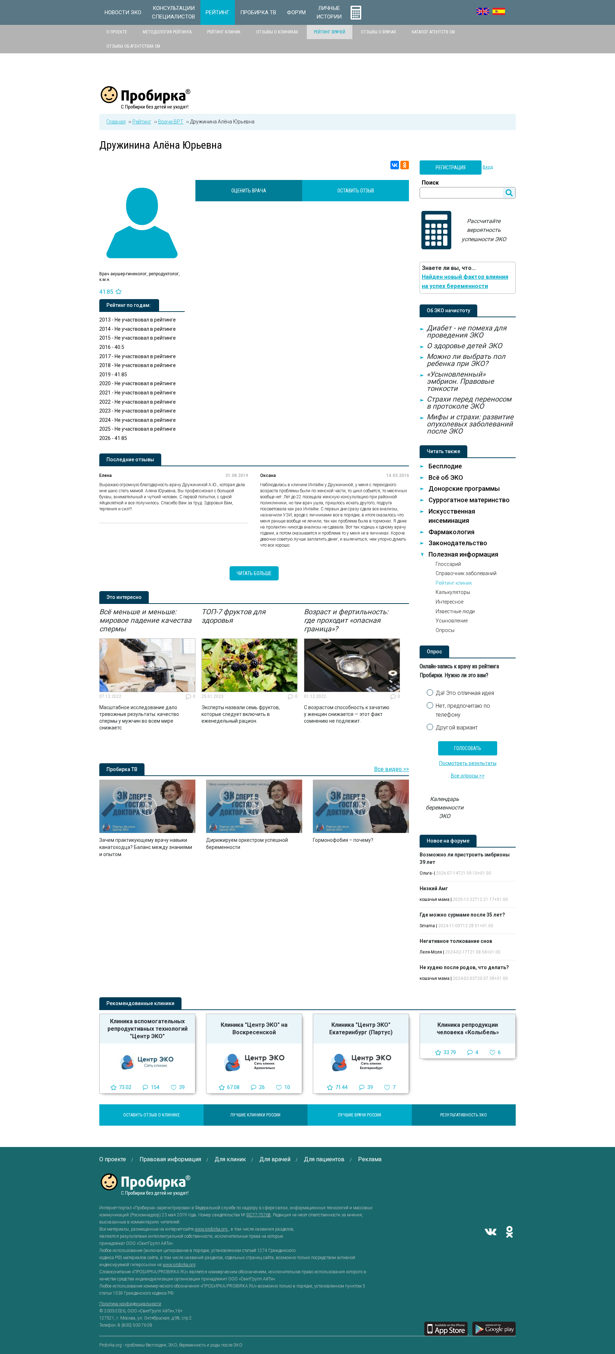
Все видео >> (391, 769)
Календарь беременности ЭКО (444, 807)
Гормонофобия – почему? (343, 840)
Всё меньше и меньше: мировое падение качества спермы (145, 620)
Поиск (430, 182)
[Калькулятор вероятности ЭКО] (356, 12)
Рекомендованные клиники (140, 1003)
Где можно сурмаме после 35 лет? (462, 915)
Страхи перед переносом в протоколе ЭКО (469, 402)
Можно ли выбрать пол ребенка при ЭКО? (466, 360)
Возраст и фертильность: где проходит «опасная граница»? (346, 620)
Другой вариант (457, 727)
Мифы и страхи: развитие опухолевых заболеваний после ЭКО (470, 424)
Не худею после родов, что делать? (464, 967)
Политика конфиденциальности (130, 1303)
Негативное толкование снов (456, 941)
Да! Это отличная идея (465, 693)
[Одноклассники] (404, 165)
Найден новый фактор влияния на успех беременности (465, 282)
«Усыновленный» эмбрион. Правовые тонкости (460, 381)
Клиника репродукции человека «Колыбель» (468, 1028)
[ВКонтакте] (394, 165)
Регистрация (451, 167)
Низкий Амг (434, 888)
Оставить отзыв (355, 190)
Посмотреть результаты (467, 763)
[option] (147, 669)
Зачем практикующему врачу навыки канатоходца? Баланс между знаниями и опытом (145, 847)
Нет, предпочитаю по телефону (463, 710)
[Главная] (145, 105)
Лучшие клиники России (255, 1115)
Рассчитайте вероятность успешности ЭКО (484, 230)
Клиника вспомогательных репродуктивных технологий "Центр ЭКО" (147, 1029)
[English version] (483, 11)
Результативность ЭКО (463, 1115)
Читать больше (254, 573)
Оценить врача (248, 190)
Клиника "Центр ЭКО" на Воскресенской (254, 1028)
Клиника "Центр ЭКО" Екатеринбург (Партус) (361, 1028)
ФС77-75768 (258, 1214)
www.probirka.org (211, 1229)
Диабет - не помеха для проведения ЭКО (466, 331)
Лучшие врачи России (359, 1115)
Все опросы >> (468, 776)
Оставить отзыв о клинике (151, 1115)
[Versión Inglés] (499, 11)
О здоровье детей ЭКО (464, 345)
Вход (488, 167)
